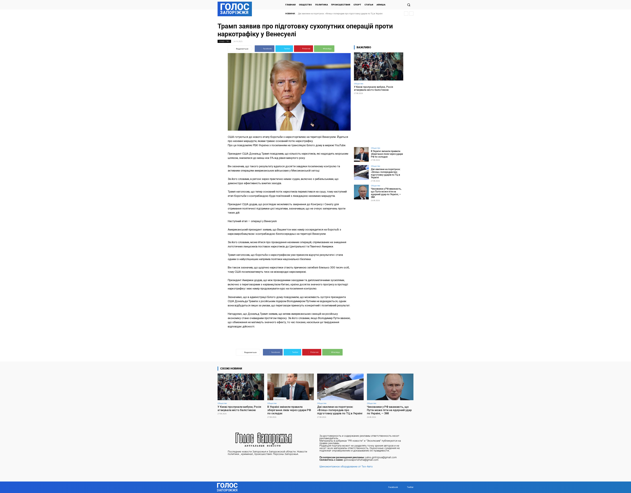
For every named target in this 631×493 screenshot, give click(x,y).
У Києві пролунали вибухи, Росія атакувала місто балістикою (373, 88)
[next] (411, 13)
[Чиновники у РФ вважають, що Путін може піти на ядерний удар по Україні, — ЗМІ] (361, 192)
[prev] (406, 13)
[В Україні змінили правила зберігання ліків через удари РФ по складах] (361, 154)
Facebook (393, 487)
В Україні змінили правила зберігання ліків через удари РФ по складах (387, 154)
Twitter (410, 487)
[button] (408, 5)
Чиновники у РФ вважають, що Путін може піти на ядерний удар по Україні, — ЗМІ (338, 13)
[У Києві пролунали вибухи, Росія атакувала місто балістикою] (378, 66)
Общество (224, 41)
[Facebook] (385, 487)
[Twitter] (404, 487)
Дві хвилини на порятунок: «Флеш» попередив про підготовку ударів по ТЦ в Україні (386, 173)
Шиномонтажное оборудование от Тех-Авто (346, 466)
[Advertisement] (378, 119)
